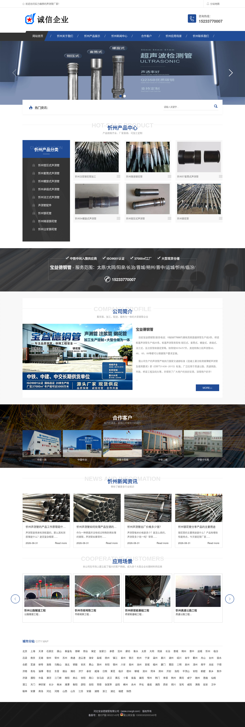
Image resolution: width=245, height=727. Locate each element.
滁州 (99, 664)
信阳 (83, 677)
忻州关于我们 (65, 36)
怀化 (141, 684)
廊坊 (128, 651)
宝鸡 (181, 684)
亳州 (131, 664)
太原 (144, 651)
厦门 (163, 664)
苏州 (64, 657)
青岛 (32, 671)
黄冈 (181, 677)
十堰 (125, 677)
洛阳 (176, 671)
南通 (72, 657)
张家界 (108, 684)
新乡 (211, 671)
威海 (96, 671)
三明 (179, 664)
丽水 (219, 657)
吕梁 (24, 657)
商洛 (40, 691)
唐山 (59, 651)
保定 (93, 651)
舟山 (203, 657)
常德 (99, 684)
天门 (32, 684)
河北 (48, 691)
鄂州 (149, 677)
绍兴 (179, 657)
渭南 (197, 684)
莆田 (171, 664)
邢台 (85, 651)
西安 (165, 684)
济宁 (80, 671)
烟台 (64, 671)
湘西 (157, 684)
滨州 (144, 671)
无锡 (40, 657)
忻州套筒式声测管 (49, 173)
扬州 (107, 657)
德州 (128, 671)
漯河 (48, 677)
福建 (120, 691)
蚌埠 (40, 664)
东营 (56, 671)
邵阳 (83, 684)
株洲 (59, 684)
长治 (168, 651)
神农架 (42, 684)
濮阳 (32, 677)
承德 (112, 651)
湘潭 (67, 684)
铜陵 (75, 664)
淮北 (67, 664)
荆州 (173, 677)
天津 (40, 651)
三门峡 (58, 677)
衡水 (136, 651)
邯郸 (77, 651)
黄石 (117, 677)
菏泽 (152, 671)
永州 (133, 684)
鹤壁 (203, 671)
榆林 (24, 691)
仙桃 (213, 677)
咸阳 (189, 684)
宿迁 (131, 657)
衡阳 (75, 684)
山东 (72, 691)
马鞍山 (58, 664)
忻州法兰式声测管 (49, 197)
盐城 (99, 657)
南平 (203, 664)
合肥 (24, 664)
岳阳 (91, 684)
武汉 (109, 677)
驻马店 (100, 677)
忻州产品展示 (92, 36)
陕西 (128, 691)
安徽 (88, 691)
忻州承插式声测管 (49, 189)
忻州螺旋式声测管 (49, 181)
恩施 (205, 677)
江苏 (80, 691)
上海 (32, 651)
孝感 (165, 677)
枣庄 (48, 671)
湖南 (96, 691)
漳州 (195, 664)
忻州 (208, 651)
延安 (205, 684)
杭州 (139, 657)
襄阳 (141, 677)
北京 (24, 651)
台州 (211, 657)
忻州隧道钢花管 (47, 221)
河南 (56, 691)
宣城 (147, 664)
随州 (197, 677)
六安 (123, 664)
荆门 (157, 677)
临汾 (216, 651)
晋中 (192, 651)
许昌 (40, 677)
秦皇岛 (68, 651)
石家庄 (50, 651)
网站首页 (37, 36)
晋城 (176, 651)
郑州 (160, 671)
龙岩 (211, 664)
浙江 (104, 691)
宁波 (147, 657)
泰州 (123, 657)
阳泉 (160, 651)
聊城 (136, 671)
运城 (200, 651)
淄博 (40, 671)
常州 (56, 657)
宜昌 (133, 677)
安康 (32, 691)
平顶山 (186, 671)
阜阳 (107, 664)
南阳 (67, 677)
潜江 (24, 684)
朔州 (184, 651)
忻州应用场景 (174, 36)
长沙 (51, 684)
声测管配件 (45, 205)
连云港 (82, 657)
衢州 (195, 657)
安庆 (83, 664)
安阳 (195, 671)
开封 (168, 671)
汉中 (213, 684)
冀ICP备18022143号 (108, 715)
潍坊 (72, 671)
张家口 (102, 651)
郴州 (125, 684)
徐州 (48, 657)
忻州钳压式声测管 (49, 165)
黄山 (91, 664)
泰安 (88, 671)
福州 (155, 664)
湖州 (171, 657)
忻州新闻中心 (119, 36)
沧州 (120, 651)
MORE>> (207, 387)
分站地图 (215, 3)
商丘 (75, 677)
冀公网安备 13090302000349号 (140, 715)
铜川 (173, 684)
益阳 (117, 684)
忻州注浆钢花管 (47, 229)
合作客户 (146, 36)
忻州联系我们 (201, 36)
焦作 (219, 671)
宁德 (219, 664)
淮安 (91, 657)
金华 (187, 657)
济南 (24, 671)
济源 (24, 677)
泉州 (187, 664)
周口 (91, 677)
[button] (14, 72)
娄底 (149, 684)
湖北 (112, 691)
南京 (32, 657)
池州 (139, 664)
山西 (64, 691)
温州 (155, 657)
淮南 (48, 664)
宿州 (115, 664)
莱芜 (112, 671)
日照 (104, 671)
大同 (152, 651)
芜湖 (32, 664)
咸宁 (189, 677)
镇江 (115, 657)
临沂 (120, 671)
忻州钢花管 (45, 213)
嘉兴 (163, 657)
